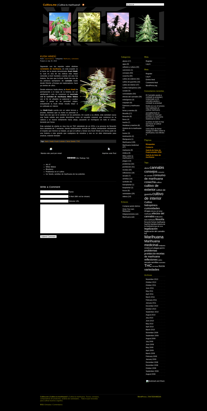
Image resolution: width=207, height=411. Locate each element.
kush (57, 141)
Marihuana (67, 58)
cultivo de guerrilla (130, 82)
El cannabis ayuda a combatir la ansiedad (154, 101)
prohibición (127, 167)
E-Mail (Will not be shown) (79, 197)
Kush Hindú (48, 56)
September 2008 (152, 371)
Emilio (148, 106)
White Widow (51, 167)
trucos (125, 191)
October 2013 (151, 282)
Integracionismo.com (130, 214)
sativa (160, 260)
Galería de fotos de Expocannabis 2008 (154, 151)
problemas (127, 164)
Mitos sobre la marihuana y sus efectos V (155, 133)
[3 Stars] (71, 158)
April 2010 (150, 327)
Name (71, 192)
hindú (52, 141)
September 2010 (152, 312)
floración (126, 116)
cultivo (159, 182)
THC (78, 141)
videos (125, 197)
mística (125, 153)
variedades (75, 58)
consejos (126, 73)
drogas (147, 211)
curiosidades (127, 94)
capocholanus (49, 58)
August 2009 (150, 339)
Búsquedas (150, 144)
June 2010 (150, 321)
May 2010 (149, 324)
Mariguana (127, 139)
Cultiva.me (50, 4)
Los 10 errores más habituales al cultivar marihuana (155, 108)
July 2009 (149, 342)
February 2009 (151, 356)
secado (125, 176)
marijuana (126, 150)
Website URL (74, 201)
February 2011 (151, 300)
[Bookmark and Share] (155, 381)
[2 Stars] (70, 158)
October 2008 (151, 368)
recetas (125, 170)
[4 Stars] (73, 158)
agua (124, 64)
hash (46, 141)
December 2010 (152, 306)
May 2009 (149, 347)
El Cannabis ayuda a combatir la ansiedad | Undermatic (154, 97)
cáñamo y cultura (129, 67)
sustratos (126, 182)
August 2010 (150, 315)
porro (162, 248)
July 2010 (149, 318)
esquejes (126, 103)
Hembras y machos (130, 125)
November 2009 (152, 333)
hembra (154, 224)
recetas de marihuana (154, 255)
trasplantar (127, 188)
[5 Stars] (75, 158)
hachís (125, 122)
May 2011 (149, 291)
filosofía (125, 114)
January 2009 (151, 359)
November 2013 (152, 279)
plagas (125, 161)
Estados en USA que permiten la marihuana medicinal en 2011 (154, 117)
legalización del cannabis (154, 231)
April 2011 (149, 294)
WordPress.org (151, 86)
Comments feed (152, 83)
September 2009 (152, 336)
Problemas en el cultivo (55, 172)
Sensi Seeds (70, 141)
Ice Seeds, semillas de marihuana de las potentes (65, 174)
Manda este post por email (51, 153)
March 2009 (150, 353)
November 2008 (152, 365)
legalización (151, 228)
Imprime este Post (109, 153)
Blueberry (49, 169)
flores (125, 119)
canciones (126, 70)
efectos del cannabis (130, 97)
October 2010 (151, 309)
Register (149, 61)
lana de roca (158, 226)
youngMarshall (151, 113)
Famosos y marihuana (131, 106)
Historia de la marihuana (132, 128)
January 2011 (151, 303)
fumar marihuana (158, 222)
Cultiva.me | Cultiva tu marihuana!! (54, 397)
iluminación (127, 136)
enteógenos (127, 100)
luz (145, 233)
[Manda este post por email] (51, 149)
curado (125, 91)
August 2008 (150, 374)
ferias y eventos (128, 111)
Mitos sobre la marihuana (128, 157)
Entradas (47, 405)
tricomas (155, 266)
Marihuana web (128, 217)
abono (125, 61)
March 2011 (150, 297)
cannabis (157, 167)
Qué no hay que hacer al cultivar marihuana (155, 124)
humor (125, 133)
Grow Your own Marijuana (128, 210)
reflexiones (127, 173)
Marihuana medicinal (131, 145)
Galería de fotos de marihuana (153, 156)
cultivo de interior (129, 85)
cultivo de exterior (129, 79)
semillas (126, 179)
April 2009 (150, 350)
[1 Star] (68, 158)
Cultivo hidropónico (130, 88)
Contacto (149, 147)
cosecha (126, 76)
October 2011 (151, 285)
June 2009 (150, 344)
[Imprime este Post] (109, 149)
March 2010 (150, 330)
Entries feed (150, 80)
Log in (148, 64)
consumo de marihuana (154, 177)
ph (152, 248)
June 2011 (150, 288)
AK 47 (48, 165)
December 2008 (152, 362)
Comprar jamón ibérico (131, 206)
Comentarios (58, 405)
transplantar (127, 185)
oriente (62, 141)
